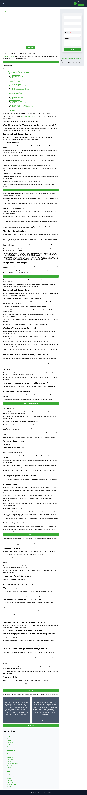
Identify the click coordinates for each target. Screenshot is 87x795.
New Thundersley (11, 757)
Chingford (12, 686)
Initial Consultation (15, 94)
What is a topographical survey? (18, 101)
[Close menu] (79, 2)
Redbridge (31, 686)
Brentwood (9, 740)
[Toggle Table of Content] (4, 68)
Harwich (9, 786)
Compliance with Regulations (17, 92)
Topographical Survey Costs (14, 81)
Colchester (9, 780)
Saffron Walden (10, 769)
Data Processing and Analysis (17, 97)
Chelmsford (9, 751)
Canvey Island (10, 765)
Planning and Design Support (17, 90)
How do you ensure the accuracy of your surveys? (21, 105)
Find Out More (31, 534)
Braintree (9, 767)
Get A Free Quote (30, 725)
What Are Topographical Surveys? (15, 84)
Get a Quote (30, 47)
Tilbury (8, 753)
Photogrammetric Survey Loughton (18, 80)
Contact (81, 5)
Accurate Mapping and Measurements (19, 88)
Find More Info (12, 110)
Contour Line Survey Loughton (17, 76)
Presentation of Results (16, 98)
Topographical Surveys (9, 56)
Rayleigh (9, 761)
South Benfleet (10, 759)
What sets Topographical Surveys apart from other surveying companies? (25, 107)
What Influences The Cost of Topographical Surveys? (21, 82)
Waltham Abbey (6, 686)
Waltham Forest (18, 686)
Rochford (9, 774)
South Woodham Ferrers (12, 763)
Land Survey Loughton (16, 75)
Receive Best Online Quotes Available (31, 276)
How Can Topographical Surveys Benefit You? (17, 87)
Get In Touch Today (30, 61)
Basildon (9, 748)
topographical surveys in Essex (28, 116)
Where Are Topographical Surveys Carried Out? (18, 85)
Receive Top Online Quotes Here (31, 403)
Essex (8, 736)
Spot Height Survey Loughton (17, 77)
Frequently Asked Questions (14, 100)
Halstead (9, 778)
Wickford (9, 755)
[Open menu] (75, 3)
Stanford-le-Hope (11, 750)
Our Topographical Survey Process (15, 93)
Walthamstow (26, 686)
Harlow (8, 738)
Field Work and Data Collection (17, 96)
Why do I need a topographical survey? (19, 102)
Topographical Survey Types (14, 73)
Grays (8, 746)
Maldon (8, 772)
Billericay (9, 744)
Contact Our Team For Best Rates (31, 190)
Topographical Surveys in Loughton (13, 71)
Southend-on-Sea (11, 776)
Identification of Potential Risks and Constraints (20, 89)
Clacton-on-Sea (10, 782)
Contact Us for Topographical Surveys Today (17, 109)
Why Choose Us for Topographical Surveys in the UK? (19, 72)
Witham (8, 771)
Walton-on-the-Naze (11, 784)
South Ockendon (10, 742)
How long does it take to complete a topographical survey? (22, 106)
